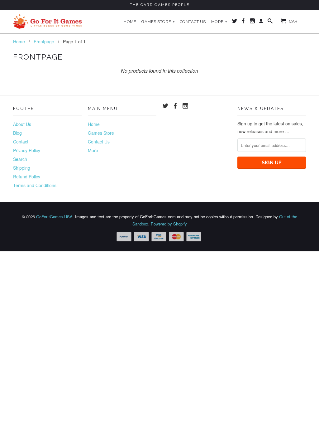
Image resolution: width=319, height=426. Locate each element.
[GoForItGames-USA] (47, 21)
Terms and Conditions (34, 185)
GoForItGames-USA (54, 217)
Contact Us (193, 21)
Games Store (158, 21)
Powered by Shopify (169, 224)
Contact (20, 141)
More (219, 21)
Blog (17, 133)
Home (130, 21)
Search (20, 159)
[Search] (270, 22)
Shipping (21, 168)
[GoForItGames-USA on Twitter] (234, 22)
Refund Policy (26, 176)
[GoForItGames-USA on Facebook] (243, 22)
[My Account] (261, 22)
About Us (22, 124)
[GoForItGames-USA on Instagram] (252, 22)
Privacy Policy (26, 150)
